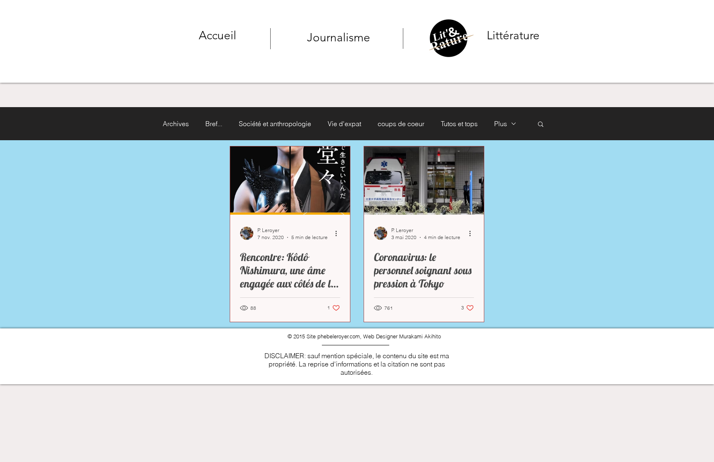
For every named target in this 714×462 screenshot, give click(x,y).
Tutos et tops (459, 124)
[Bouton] (478, 36)
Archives (176, 124)
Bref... (213, 124)
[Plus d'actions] (339, 233)
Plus (500, 124)
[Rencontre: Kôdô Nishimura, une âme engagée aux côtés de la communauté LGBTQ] (290, 180)
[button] (541, 124)
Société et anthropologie (275, 124)
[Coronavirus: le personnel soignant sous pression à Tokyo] (424, 180)
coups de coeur (401, 124)
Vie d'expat (344, 124)
